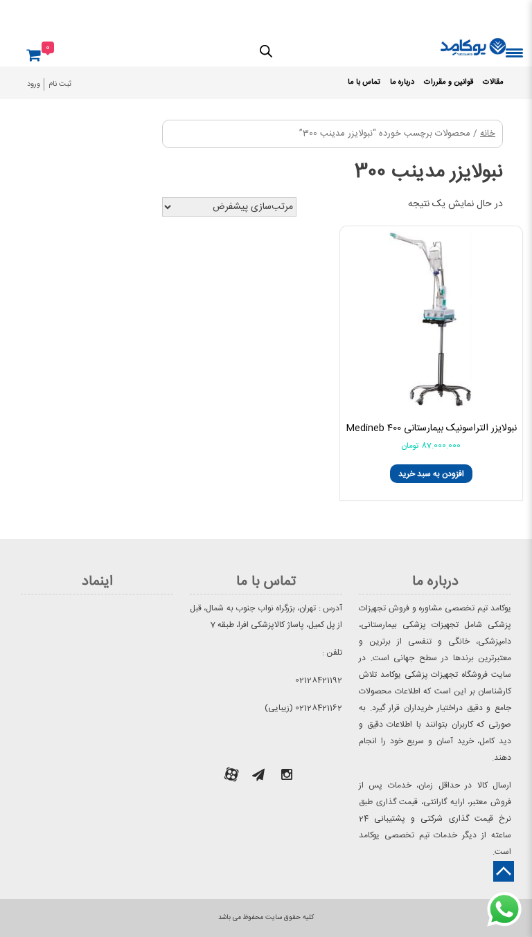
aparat (231, 774)
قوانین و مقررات (448, 82)
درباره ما (402, 82)
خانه (487, 134)
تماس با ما (364, 82)
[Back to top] (503, 871)
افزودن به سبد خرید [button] (431, 474)
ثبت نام (59, 84)
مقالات (493, 82)
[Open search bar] (266, 50)
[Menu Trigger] (514, 52)
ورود (33, 84)
